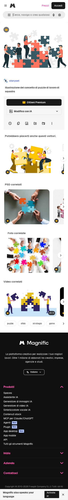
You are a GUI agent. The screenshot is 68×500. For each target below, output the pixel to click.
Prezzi (45, 5)
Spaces (7, 392)
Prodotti (8, 387)
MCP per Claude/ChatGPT (18, 418)
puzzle (10, 323)
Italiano (34, 372)
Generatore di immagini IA (17, 401)
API (5, 439)
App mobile (9, 435)
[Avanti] (63, 158)
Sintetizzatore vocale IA (16, 409)
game (52, 323)
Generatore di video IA (15, 405)
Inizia (6, 453)
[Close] (63, 495)
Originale (23, 30)
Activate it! (51, 494)
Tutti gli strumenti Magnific (18, 443)
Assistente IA (10, 397)
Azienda (8, 463)
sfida (23, 323)
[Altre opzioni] (51, 123)
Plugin (9, 426)
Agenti (9, 422)
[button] (34, 372)
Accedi (58, 5)
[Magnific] (34, 343)
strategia (37, 323)
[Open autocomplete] (8, 15)
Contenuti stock (12, 414)
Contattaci (10, 473)
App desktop (13, 431)
